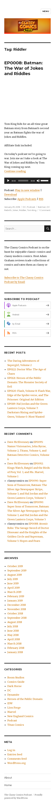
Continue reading (15, 171)
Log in (11, 750)
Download (10, 194)
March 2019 (14, 592)
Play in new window (27, 190)
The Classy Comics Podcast (18, 795)
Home (8, 785)
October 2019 (15, 566)
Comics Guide (15, 681)
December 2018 (16, 604)
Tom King (31, 210)
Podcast (31, 207)
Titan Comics (15, 724)
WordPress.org (16, 763)
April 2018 (13, 639)
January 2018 (15, 652)
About (8, 777)
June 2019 (13, 583)
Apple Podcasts (26, 199)
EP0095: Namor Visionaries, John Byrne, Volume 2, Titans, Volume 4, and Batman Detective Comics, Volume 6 (28, 450)
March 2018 (14, 643)
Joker (15, 210)
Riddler (22, 210)
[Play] (8, 180)
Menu (45, 11)
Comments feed (17, 758)
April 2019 (13, 587)
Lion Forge (14, 707)
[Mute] (38, 180)
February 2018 (15, 647)
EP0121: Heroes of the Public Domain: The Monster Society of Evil (27, 382)
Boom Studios (15, 677)
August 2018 (14, 622)
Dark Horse (14, 686)
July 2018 (12, 626)
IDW (10, 703)
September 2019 (16, 570)
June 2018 (13, 630)
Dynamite (13, 694)
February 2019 (15, 596)
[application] (27, 181)
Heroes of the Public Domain (24, 699)
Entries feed (14, 754)
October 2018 (15, 613)
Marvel (11, 711)
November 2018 (16, 609)
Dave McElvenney (18, 442)
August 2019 (14, 574)
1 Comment (44, 210)
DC (24, 207)
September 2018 (17, 617)
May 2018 (13, 635)
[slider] (45, 180)
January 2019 (15, 600)
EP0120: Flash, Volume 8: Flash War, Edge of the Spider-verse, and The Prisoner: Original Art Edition (29, 395)
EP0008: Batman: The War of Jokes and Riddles (23, 68)
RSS (41, 199)
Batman (42, 207)
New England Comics (20, 716)
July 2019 (12, 579)
